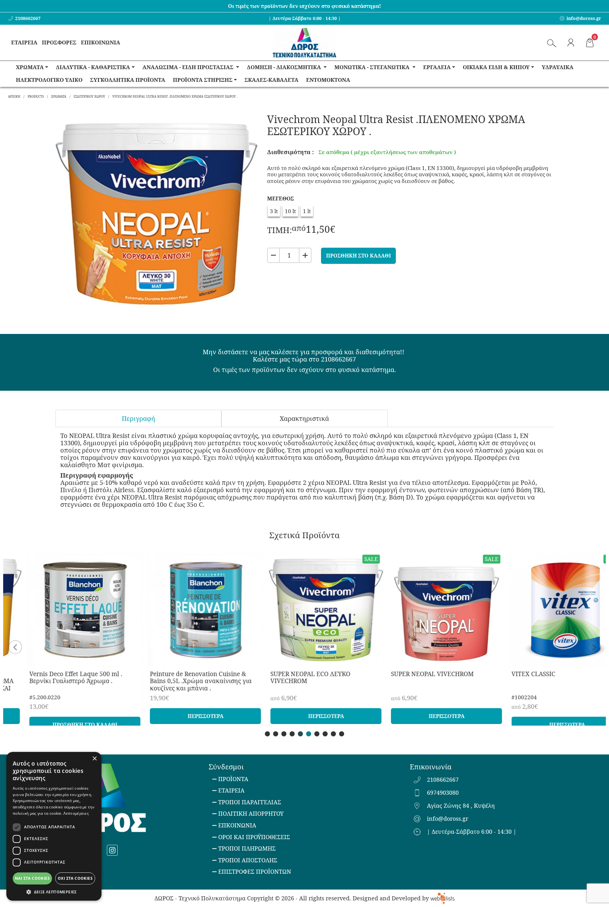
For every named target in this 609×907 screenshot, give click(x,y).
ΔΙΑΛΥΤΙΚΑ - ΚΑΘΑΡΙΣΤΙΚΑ (93, 67)
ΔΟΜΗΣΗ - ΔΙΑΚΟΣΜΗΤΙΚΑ (284, 67)
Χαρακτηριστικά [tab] (304, 418)
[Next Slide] (594, 643)
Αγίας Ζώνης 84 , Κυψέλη (461, 805)
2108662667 (443, 779)
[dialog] (54, 826)
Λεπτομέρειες (76, 813)
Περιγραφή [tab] (138, 418)
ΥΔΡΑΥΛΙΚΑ (557, 67)
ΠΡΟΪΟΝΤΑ (233, 779)
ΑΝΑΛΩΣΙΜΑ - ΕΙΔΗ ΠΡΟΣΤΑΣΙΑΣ (188, 67)
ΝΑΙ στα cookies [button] (32, 878)
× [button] (94, 758)
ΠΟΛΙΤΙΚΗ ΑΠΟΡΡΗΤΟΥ (251, 813)
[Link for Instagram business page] (112, 850)
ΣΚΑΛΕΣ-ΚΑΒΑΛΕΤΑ (271, 79)
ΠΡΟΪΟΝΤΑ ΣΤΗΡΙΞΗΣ (202, 79)
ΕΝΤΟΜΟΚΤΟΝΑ (328, 79)
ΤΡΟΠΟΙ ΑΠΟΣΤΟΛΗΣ (247, 860)
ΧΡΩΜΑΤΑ (30, 67)
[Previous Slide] (15, 643)
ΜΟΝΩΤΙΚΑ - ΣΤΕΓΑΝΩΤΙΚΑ (372, 67)
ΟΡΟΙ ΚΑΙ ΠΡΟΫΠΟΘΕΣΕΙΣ (254, 837)
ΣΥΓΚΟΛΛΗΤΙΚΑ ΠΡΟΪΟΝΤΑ (127, 79)
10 (341, 733)
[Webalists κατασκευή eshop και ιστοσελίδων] (442, 898)
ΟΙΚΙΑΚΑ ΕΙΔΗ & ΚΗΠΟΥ (496, 67)
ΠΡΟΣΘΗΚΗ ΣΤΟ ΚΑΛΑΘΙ (358, 255)
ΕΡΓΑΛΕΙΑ (437, 67)
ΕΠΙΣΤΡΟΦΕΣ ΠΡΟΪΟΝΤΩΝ (254, 871)
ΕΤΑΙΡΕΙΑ (24, 42)
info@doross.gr (447, 818)
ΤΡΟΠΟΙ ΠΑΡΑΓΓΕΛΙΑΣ (249, 802)
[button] (54, 891)
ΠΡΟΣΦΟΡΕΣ (59, 42)
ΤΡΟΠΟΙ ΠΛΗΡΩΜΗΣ (247, 848)
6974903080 (443, 792)
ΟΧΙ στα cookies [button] (75, 878)
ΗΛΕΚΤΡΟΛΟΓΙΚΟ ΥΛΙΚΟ (49, 79)
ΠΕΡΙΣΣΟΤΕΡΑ (184, 716)
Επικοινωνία (430, 766)
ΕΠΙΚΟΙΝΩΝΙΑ (100, 42)
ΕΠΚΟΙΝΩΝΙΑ (237, 825)
